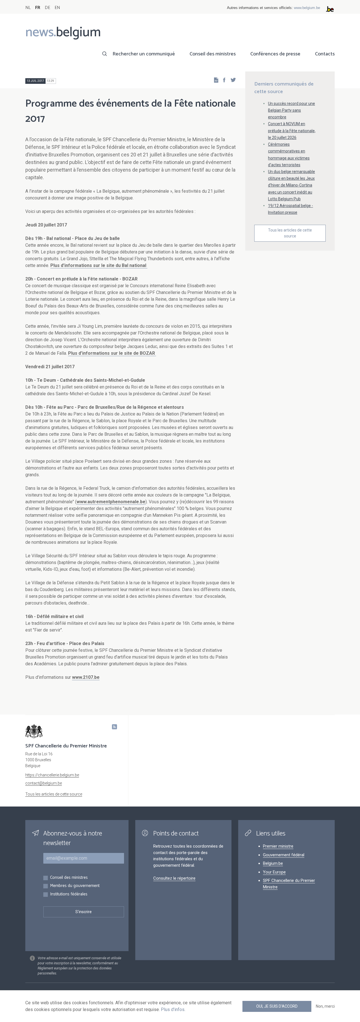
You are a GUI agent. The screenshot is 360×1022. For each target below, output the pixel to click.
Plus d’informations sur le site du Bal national (98, 265)
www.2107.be (86, 677)
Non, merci (325, 1006)
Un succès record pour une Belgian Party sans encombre (291, 110)
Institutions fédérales (68, 894)
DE (47, 8)
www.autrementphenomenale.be (110, 501)
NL (28, 8)
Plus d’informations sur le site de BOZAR (112, 353)
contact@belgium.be (43, 783)
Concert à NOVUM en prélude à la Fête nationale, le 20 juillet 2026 (292, 131)
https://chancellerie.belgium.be (52, 775)
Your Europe (274, 872)
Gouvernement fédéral (283, 854)
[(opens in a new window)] (222, 80)
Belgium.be (273, 863)
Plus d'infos (172, 1009)
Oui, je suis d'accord (277, 1006)
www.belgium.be (307, 8)
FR (37, 8)
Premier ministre (278, 846)
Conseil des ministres (213, 54)
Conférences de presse (275, 54)
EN (57, 8)
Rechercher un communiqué (143, 54)
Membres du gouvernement (75, 886)
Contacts (325, 54)
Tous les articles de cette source (290, 233)
